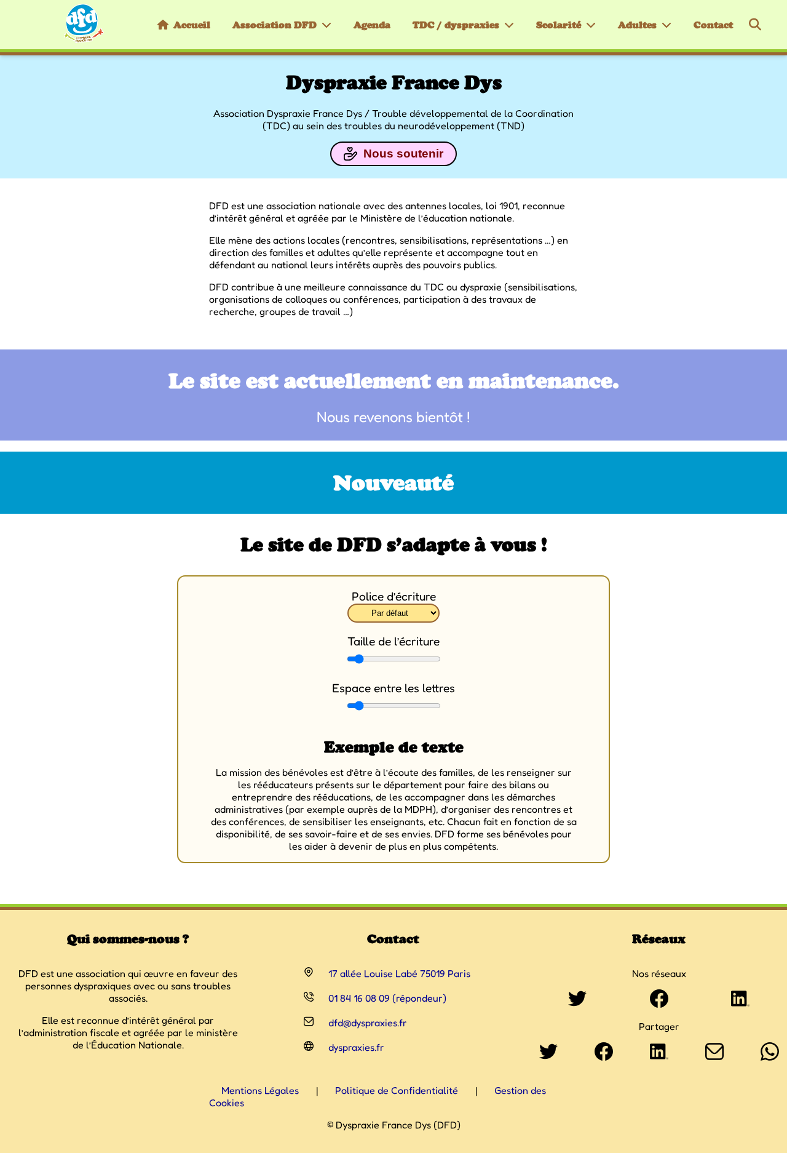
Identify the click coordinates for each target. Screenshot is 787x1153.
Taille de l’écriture (393, 641)
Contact (713, 25)
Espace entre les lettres (393, 687)
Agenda (372, 25)
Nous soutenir (403, 153)
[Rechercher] (755, 24)
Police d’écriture (394, 596)
